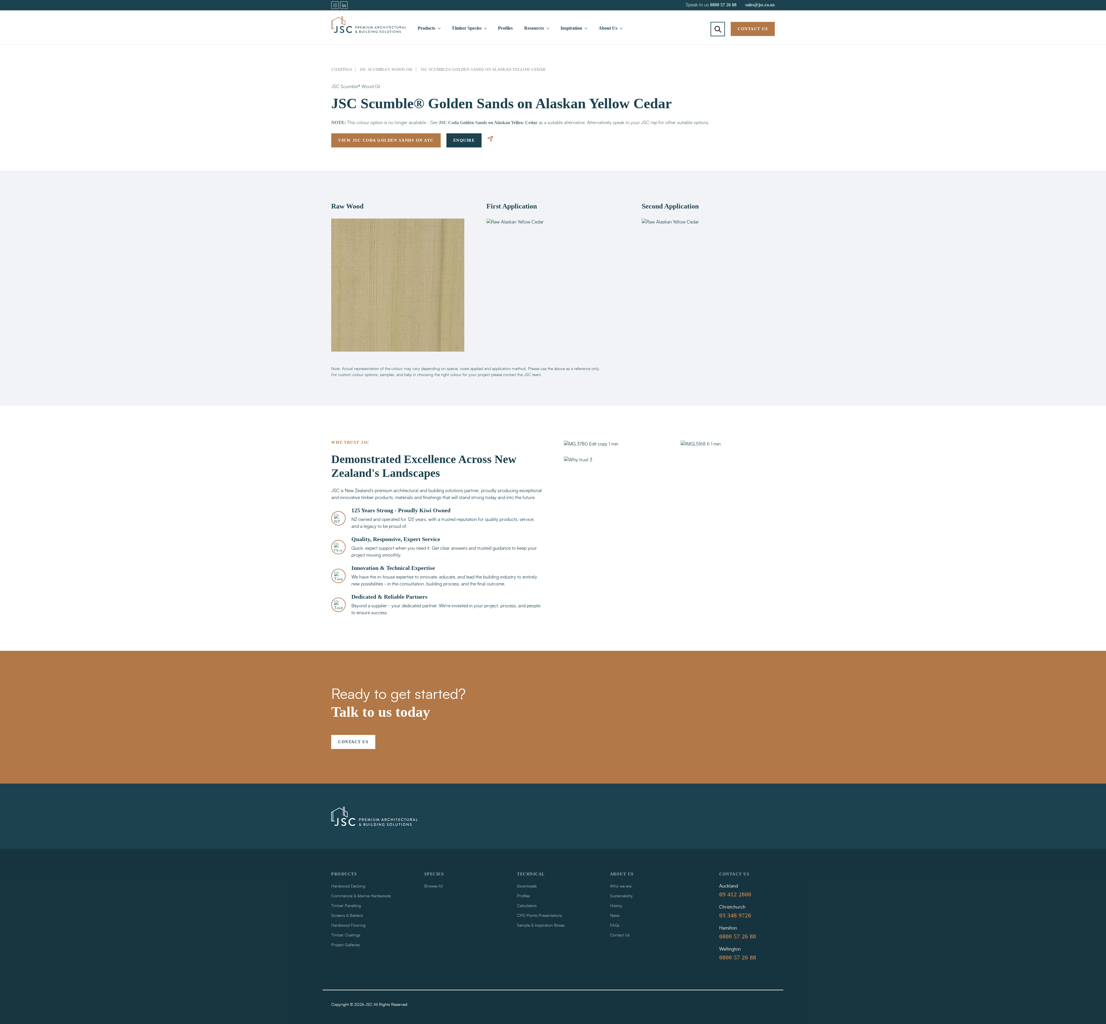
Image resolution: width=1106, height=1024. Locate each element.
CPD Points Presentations (539, 916)
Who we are (620, 886)
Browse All (433, 886)
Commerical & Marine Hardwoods (361, 896)
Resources (534, 28)
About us (622, 874)
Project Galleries (345, 945)
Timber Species (467, 28)
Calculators (527, 906)
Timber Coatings (345, 935)
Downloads (527, 886)
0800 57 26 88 (723, 4)
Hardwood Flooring (348, 926)
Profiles (505, 28)
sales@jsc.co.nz (760, 4)
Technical (531, 874)
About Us (608, 28)
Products (426, 28)
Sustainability (621, 896)
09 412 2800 (735, 894)
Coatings (341, 69)
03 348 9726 (735, 915)
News (615, 916)
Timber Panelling (346, 906)
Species (434, 874)
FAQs (615, 926)
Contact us (753, 29)
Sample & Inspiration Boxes (541, 926)
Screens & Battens (347, 916)
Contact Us (620, 935)
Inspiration (571, 28)
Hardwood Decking (348, 886)
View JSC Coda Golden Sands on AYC (386, 140)
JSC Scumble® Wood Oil (386, 69)
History (616, 906)
